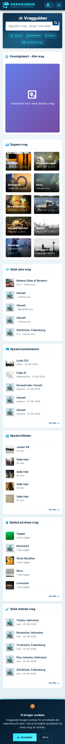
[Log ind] (49, 5)
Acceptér (26, 737)
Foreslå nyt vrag (34, 42)
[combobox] (32, 26)
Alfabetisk (35, 35)
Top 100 (18, 35)
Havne (51, 35)
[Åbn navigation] (59, 5)
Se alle (52, 423)
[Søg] (56, 22)
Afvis (45, 737)
